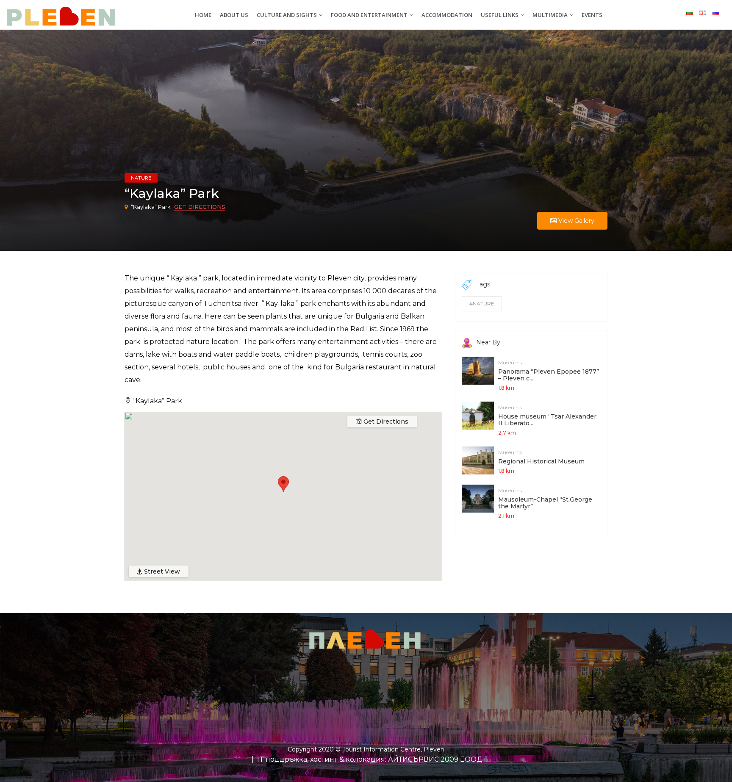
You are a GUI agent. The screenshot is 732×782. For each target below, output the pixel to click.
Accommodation (446, 15)
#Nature (481, 303)
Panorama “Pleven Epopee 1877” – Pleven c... (548, 375)
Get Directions (199, 206)
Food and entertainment (370, 15)
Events (592, 15)
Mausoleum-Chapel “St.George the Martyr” (545, 503)
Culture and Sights (287, 15)
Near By (488, 342)
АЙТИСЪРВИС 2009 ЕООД (435, 759)
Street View (161, 571)
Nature (141, 178)
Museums (510, 362)
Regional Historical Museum (541, 461)
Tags (483, 284)
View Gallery (575, 221)
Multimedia (550, 15)
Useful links (500, 15)
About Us (234, 15)
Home (203, 15)
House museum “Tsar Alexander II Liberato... (547, 420)
